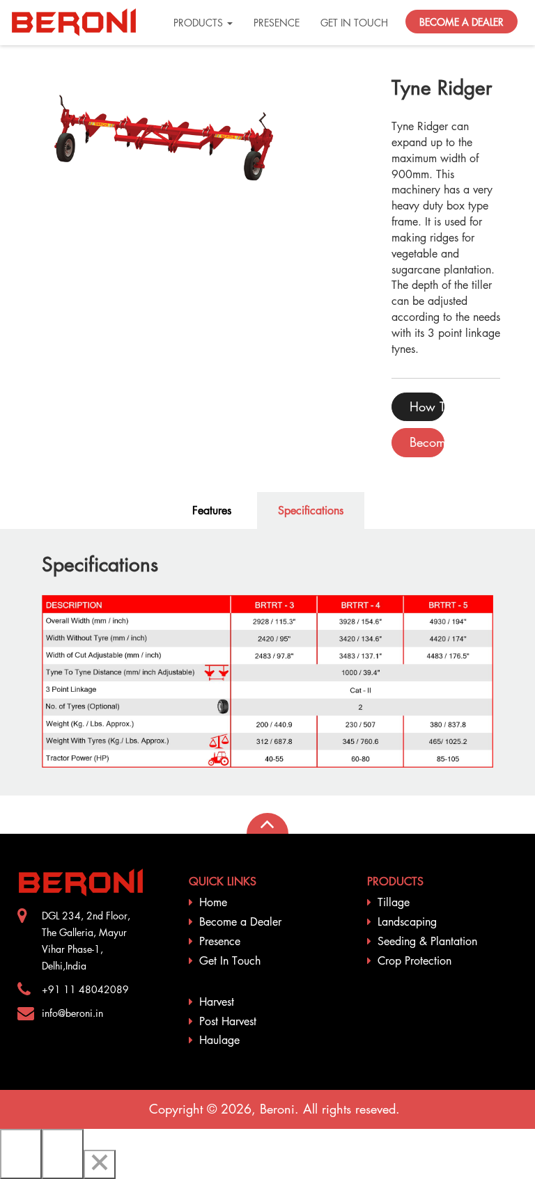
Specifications (310, 510)
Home (213, 902)
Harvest (216, 1001)
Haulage (219, 1039)
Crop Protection (414, 960)
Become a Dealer (240, 921)
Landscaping (407, 921)
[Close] (100, 1164)
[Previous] (21, 1154)
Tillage (394, 902)
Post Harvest (227, 1021)
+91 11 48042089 (85, 989)
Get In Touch (230, 960)
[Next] (63, 1154)
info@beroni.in (72, 1013)
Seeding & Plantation (427, 941)
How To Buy (427, 406)
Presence (219, 941)
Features (211, 510)
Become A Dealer (427, 442)
